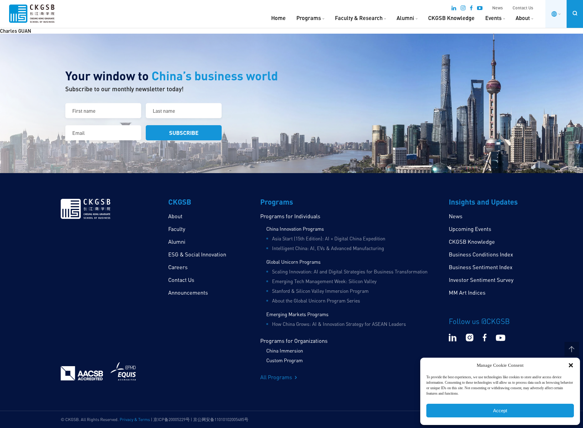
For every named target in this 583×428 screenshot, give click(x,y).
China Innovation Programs (295, 229)
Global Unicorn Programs (293, 262)
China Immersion (284, 351)
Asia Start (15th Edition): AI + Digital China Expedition (328, 239)
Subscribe (184, 132)
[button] (571, 365)
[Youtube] (479, 9)
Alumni (405, 18)
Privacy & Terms (135, 419)
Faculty (176, 229)
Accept (500, 410)
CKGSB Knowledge (451, 18)
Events (493, 18)
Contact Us (523, 7)
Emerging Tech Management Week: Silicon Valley (324, 281)
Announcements (188, 292)
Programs (308, 18)
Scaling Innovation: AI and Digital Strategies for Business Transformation (350, 272)
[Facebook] (471, 9)
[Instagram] (463, 9)
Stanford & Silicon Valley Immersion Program (320, 291)
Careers (178, 267)
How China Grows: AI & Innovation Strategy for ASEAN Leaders (339, 324)
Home (278, 18)
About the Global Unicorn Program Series (316, 301)
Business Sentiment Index (481, 267)
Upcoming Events (470, 229)
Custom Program (284, 360)
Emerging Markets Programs (297, 314)
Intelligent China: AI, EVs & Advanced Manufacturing (328, 248)
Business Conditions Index (481, 254)
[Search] (575, 13)
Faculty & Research (359, 18)
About (523, 18)
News (497, 7)
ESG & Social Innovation (197, 254)
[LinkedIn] (454, 9)
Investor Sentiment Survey (481, 279)
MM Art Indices (467, 292)
